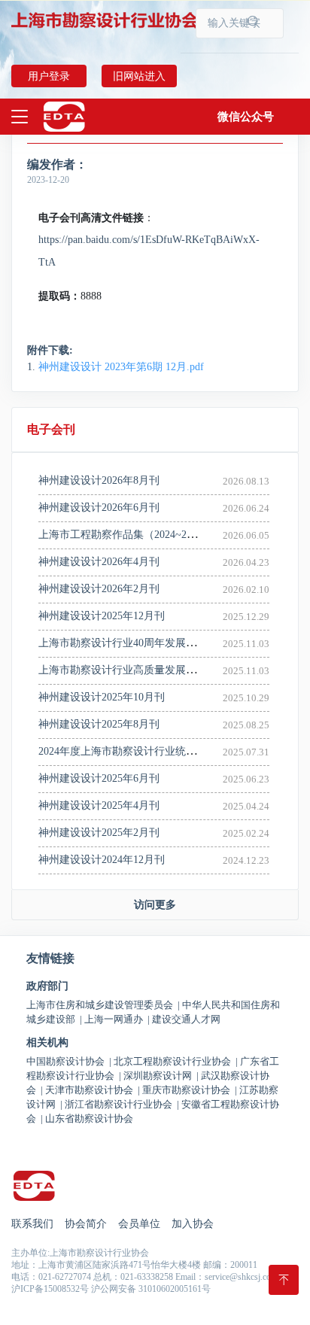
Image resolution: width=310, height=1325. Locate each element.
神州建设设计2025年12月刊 (101, 615)
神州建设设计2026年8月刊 (99, 480)
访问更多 (155, 904)
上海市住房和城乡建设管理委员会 (103, 1004)
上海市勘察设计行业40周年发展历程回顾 (133, 643)
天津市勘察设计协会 (92, 1090)
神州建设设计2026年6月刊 (99, 507)
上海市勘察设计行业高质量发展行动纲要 (133, 670)
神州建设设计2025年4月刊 (99, 805)
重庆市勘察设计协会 (189, 1090)
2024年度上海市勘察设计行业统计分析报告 (138, 751)
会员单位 (139, 1223)
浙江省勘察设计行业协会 (122, 1104)
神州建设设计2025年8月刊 (99, 724)
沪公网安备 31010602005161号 (151, 1289)
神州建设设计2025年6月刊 (99, 778)
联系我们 (32, 1223)
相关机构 (47, 1043)
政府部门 (47, 986)
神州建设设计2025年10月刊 (101, 697)
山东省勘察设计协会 (89, 1118)
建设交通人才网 (186, 1019)
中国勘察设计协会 (68, 1061)
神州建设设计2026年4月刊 (99, 561)
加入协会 (193, 1223)
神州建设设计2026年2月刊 (99, 588)
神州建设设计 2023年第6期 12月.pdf (121, 366)
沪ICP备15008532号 (50, 1289)
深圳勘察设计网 (161, 1075)
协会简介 (86, 1223)
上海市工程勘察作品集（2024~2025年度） (136, 534)
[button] (245, 117)
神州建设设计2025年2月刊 (99, 832)
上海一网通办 (117, 1019)
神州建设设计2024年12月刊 (101, 859)
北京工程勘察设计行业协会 (176, 1061)
